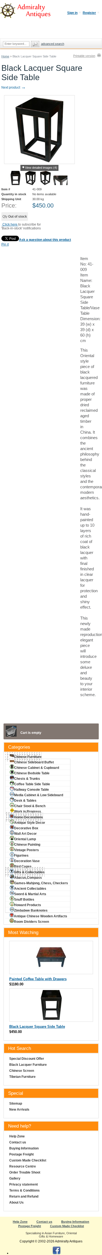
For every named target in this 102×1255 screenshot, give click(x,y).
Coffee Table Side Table (32, 784)
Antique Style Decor (29, 823)
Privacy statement (23, 1184)
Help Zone (17, 1136)
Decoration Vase (27, 861)
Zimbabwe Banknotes (31, 910)
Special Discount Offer (26, 1059)
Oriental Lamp (25, 839)
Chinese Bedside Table (32, 773)
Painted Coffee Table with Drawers (38, 979)
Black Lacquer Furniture (28, 1065)
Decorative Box (26, 828)
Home (5, 56)
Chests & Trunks (27, 779)
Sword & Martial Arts (30, 894)
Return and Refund (23, 1196)
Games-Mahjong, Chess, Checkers (41, 883)
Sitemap (15, 1103)
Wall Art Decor (25, 834)
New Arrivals (19, 1109)
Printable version (84, 55)
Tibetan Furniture (22, 1077)
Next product (13, 87)
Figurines (21, 855)
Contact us (17, 1142)
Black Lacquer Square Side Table (37, 1027)
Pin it (5, 244)
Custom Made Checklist (27, 1160)
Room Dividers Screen (31, 922)
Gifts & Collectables (29, 872)
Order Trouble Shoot (24, 1172)
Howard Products (27, 905)
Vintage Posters (26, 850)
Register (89, 13)
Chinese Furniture (28, 757)
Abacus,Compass (28, 878)
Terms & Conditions (24, 1190)
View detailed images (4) (41, 167)
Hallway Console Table (31, 790)
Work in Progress (27, 811)
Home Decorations (28, 817)
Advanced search (52, 43)
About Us (16, 1202)
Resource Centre (22, 1166)
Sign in (72, 13)
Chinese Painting (27, 845)
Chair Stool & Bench (29, 806)
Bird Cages (23, 866)
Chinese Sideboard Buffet (34, 762)
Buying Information (24, 1148)
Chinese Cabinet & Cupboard (36, 768)
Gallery (14, 1178)
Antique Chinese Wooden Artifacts (40, 916)
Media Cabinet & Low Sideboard (38, 795)
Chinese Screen (21, 1071)
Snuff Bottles (24, 899)
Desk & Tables (25, 800)
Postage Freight (21, 1154)
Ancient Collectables (30, 889)
